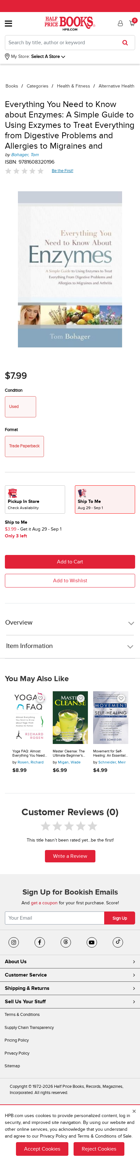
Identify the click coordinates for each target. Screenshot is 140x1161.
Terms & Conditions (22, 1014)
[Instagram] (13, 942)
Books (12, 86)
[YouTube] (92, 942)
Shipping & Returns (27, 988)
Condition (13, 390)
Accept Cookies (42, 1149)
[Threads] (66, 942)
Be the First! (63, 170)
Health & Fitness (73, 86)
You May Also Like (37, 678)
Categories (38, 86)
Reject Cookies (99, 1149)
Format (11, 429)
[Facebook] (40, 942)
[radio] (35, 499)
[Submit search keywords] (127, 43)
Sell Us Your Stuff (25, 1001)
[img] (24, 171)
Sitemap (12, 1066)
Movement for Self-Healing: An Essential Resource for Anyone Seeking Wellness (109, 753)
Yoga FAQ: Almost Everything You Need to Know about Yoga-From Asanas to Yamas (28, 753)
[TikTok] (118, 942)
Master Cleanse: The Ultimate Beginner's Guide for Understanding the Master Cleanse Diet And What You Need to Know (69, 753)
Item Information (29, 646)
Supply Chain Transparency (29, 1027)
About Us (16, 961)
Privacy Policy (17, 1053)
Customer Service (26, 975)
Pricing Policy (17, 1040)
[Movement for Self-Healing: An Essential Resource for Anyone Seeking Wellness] (110, 717)
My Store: (20, 56)
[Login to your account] (119, 23)
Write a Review (70, 856)
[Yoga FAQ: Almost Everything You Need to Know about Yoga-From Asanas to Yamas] (30, 717)
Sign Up (120, 918)
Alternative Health (116, 86)
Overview (19, 623)
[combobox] (70, 42)
